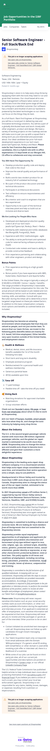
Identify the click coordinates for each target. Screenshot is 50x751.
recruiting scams (34, 674)
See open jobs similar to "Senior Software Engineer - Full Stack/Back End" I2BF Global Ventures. (25, 65)
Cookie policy (30, 746)
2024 (14, 517)
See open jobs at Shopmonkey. (20, 60)
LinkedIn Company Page (16, 665)
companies (14, 26)
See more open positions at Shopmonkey (25, 724)
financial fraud (8, 677)
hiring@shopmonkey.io (26, 594)
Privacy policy (19, 746)
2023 (6, 517)
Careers (22, 662)
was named (26, 504)
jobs (5, 26)
